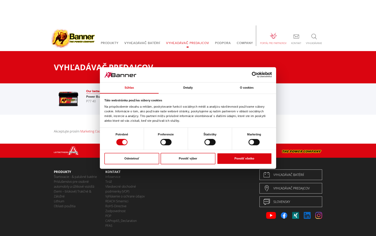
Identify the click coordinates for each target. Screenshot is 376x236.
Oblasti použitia (64, 206)
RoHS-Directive (116, 206)
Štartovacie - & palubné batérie (75, 177)
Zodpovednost (115, 211)
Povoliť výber (188, 158)
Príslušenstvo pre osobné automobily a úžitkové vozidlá (74, 184)
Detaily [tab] (188, 87)
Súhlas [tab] (129, 87)
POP (108, 216)
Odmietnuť (131, 158)
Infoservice (112, 177)
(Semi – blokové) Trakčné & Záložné (72, 193)
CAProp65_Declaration (121, 221)
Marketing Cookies (93, 131)
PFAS (108, 225)
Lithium (59, 201)
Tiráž (108, 181)
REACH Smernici (116, 201)
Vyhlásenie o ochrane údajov (125, 196)
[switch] (166, 142)
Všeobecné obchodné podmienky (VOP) (120, 189)
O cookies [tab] (247, 87)
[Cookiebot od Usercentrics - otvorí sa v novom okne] (255, 75)
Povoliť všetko (244, 158)
